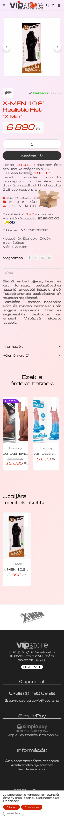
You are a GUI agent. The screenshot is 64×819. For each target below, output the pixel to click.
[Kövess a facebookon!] (10, 652)
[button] (25, 401)
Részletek (11, 800)
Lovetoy (15, 448)
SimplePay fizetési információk (32, 735)
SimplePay (32, 715)
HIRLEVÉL (32, 667)
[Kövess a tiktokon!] (27, 652)
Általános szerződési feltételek (32, 761)
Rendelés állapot (32, 769)
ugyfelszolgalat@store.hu (33, 700)
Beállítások (14, 813)
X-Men (21, 246)
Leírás (8, 273)
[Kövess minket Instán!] (14, 652)
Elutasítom (32, 807)
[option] (32, 617)
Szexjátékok (13, 242)
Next (57, 47)
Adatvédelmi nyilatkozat (32, 765)
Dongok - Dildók (37, 238)
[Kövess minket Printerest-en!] (19, 652)
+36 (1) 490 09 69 (34, 693)
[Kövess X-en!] (23, 652)
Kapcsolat (32, 681)
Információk (13, 346)
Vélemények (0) (16, 355)
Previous (6, 47)
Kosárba (29, 156)
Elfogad (11, 807)
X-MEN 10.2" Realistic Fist (26, 569)
